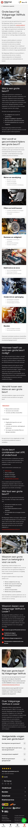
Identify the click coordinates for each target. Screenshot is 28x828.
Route (10, 826)
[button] (25, 785)
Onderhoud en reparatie (8, 6)
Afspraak (3, 826)
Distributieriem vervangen (12, 478)
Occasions (17, 826)
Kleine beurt (5, 405)
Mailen (24, 826)
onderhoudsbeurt (20, 25)
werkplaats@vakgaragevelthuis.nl (11, 529)
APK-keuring (8, 470)
